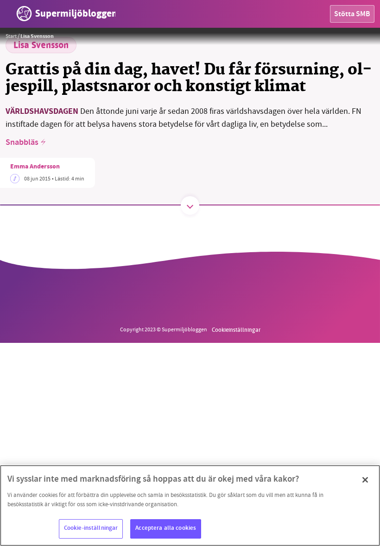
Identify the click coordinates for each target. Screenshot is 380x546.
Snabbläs (22, 143)
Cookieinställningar (236, 329)
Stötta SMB (352, 14)
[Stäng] (365, 480)
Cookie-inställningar (91, 528)
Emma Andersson (35, 167)
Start (11, 36)
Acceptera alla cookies (165, 528)
